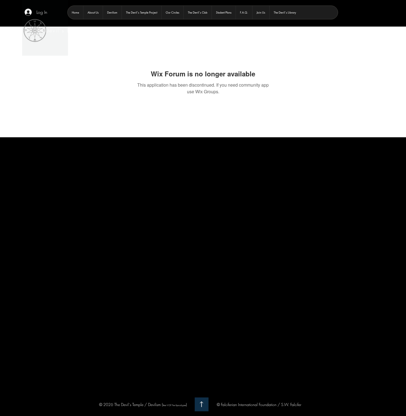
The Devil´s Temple (59, 30)
